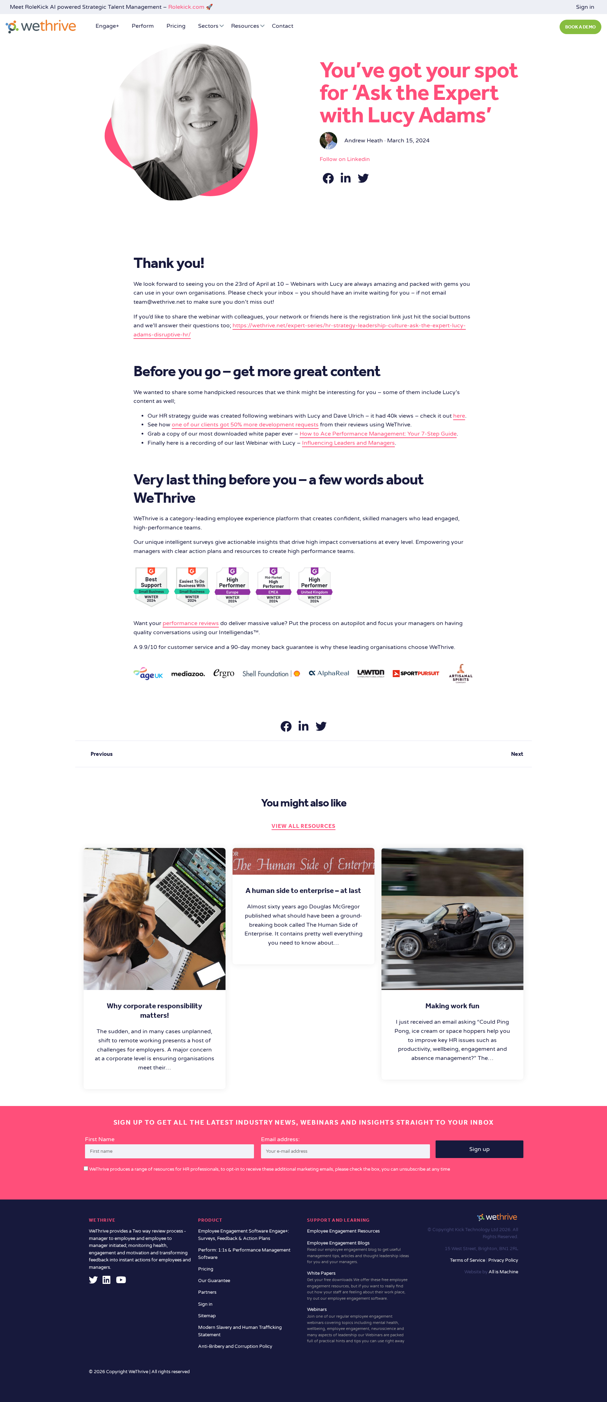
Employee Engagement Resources (343, 1231)
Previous (102, 754)
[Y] (121, 1282)
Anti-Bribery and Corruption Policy (235, 1346)
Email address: (280, 1139)
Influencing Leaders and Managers (348, 442)
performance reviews (191, 623)
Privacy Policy (503, 1260)
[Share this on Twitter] (363, 180)
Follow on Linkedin (345, 159)
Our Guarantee (214, 1281)
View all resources (303, 826)
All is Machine (503, 1272)
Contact (282, 26)
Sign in (585, 7)
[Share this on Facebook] (329, 180)
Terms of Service (468, 1260)
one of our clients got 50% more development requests (245, 424)
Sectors (208, 26)
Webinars (355, 1325)
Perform (143, 26)
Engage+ (107, 26)
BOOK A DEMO (580, 27)
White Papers (357, 1286)
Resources (245, 26)
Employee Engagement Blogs (358, 1252)
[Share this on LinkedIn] (346, 180)
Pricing (176, 26)
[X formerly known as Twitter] (93, 1282)
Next (517, 754)
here (459, 415)
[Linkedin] (106, 1282)
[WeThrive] (41, 26)
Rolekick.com (186, 7)
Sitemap (207, 1316)
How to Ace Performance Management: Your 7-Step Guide (378, 433)
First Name (100, 1139)
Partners (207, 1292)
